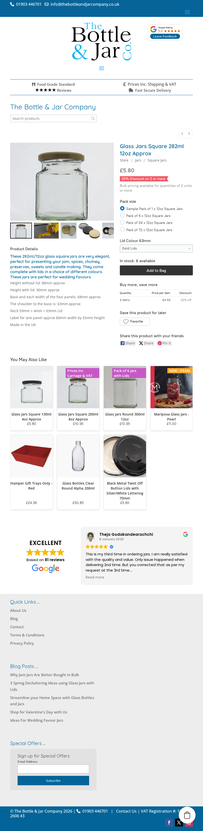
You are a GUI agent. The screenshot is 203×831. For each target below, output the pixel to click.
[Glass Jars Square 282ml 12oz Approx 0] (21, 231)
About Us (18, 610)
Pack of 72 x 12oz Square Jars (149, 230)
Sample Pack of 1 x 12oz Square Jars (154, 209)
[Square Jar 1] (46, 231)
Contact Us (126, 811)
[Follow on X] (179, 823)
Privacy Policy (22, 643)
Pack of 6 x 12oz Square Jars (148, 216)
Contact (17, 626)
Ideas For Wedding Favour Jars (36, 720)
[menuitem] (182, 133)
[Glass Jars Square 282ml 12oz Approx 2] (68, 231)
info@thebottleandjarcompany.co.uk (84, 4)
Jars (138, 160)
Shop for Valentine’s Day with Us (38, 711)
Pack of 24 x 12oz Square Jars (149, 223)
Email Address (27, 761)
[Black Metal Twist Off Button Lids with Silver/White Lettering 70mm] (125, 456)
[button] (135, 322)
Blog (14, 618)
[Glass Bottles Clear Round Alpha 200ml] (78, 456)
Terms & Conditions (27, 634)
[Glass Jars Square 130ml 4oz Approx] (31, 387)
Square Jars (157, 160)
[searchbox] (53, 118)
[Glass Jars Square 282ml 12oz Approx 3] (89, 231)
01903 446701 (30, 4)
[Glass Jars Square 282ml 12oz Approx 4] (108, 231)
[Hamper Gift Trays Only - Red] (31, 456)
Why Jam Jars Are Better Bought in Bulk (44, 674)
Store (124, 160)
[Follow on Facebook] (169, 823)
